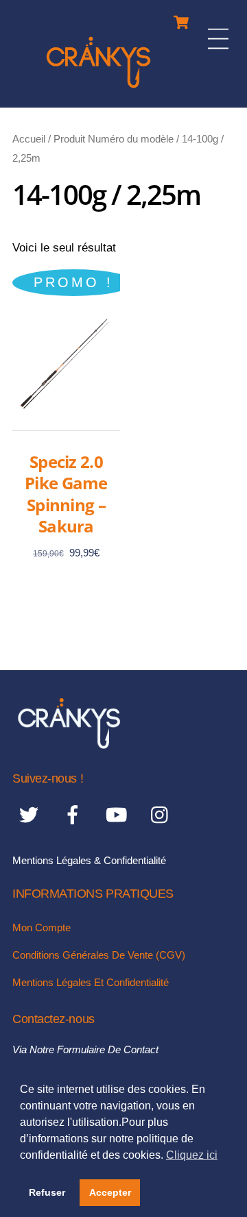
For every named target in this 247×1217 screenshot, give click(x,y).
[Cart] (181, 18)
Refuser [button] (47, 1192)
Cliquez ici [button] (191, 1155)
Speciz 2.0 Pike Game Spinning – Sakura (66, 494)
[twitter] (31, 814)
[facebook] (75, 814)
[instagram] (163, 814)
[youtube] (119, 814)
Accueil (28, 139)
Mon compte (41, 927)
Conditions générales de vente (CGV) (98, 955)
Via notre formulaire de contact (85, 1049)
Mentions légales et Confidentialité (90, 982)
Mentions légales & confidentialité (89, 860)
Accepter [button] (110, 1192)
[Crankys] (98, 90)
